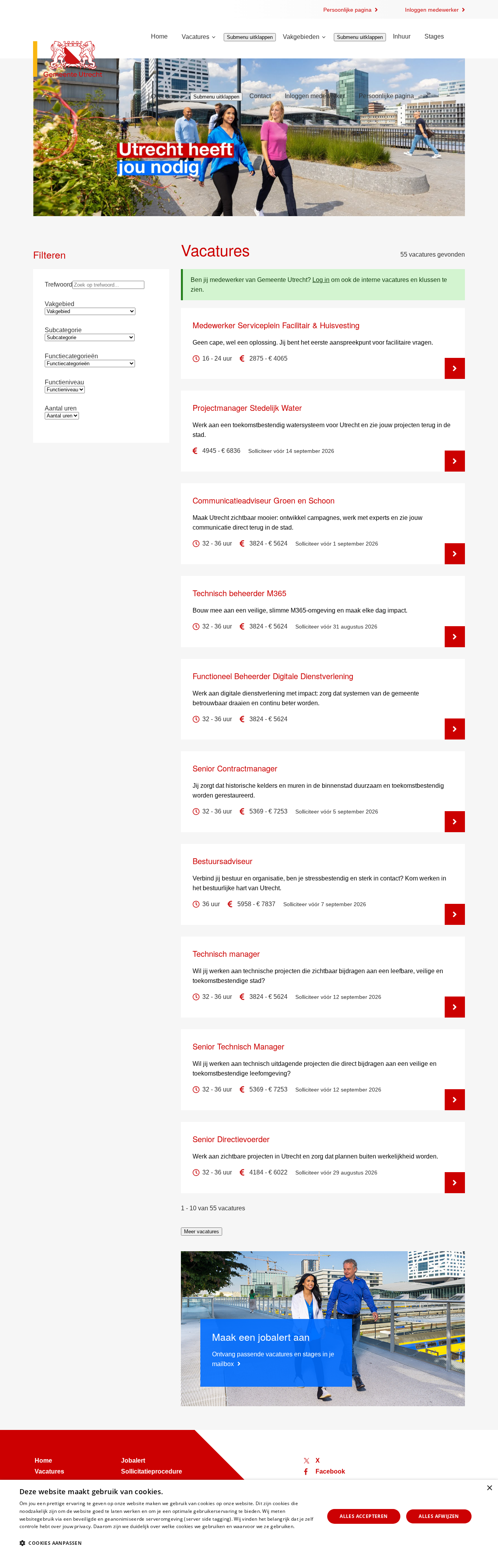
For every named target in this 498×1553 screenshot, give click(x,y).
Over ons (163, 96)
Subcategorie (63, 330)
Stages (434, 36)
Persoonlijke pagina (347, 10)
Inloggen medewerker (432, 10)
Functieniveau (64, 382)
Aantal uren (61, 408)
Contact (260, 96)
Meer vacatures (201, 1231)
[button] (167, 1542)
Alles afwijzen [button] (439, 1516)
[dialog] (249, 1516)
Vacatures (195, 36)
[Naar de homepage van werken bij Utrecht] (82, 60)
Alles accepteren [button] (364, 1516)
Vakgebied (59, 304)
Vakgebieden (301, 36)
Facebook (330, 1471)
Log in (321, 279)
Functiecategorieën (71, 356)
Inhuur (401, 36)
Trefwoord (58, 284)
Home (159, 36)
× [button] (489, 1488)
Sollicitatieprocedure (151, 1471)
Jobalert (133, 1460)
